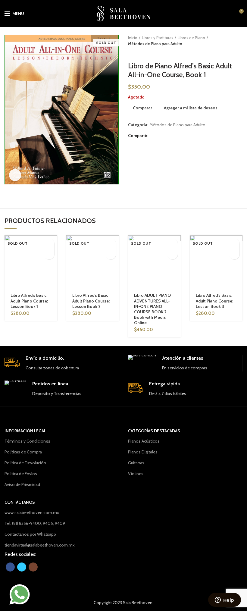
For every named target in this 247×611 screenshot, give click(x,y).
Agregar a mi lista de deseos (190, 108)
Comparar (142, 108)
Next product (143, 53)
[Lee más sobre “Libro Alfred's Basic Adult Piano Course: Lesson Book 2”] (110, 243)
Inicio (132, 37)
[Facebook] (154, 136)
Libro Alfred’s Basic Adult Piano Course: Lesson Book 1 (29, 301)
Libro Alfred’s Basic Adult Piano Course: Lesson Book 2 (91, 301)
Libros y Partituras (157, 37)
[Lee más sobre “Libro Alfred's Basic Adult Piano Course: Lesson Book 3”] (234, 243)
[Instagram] (33, 567)
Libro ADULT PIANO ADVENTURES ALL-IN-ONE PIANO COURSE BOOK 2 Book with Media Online (152, 309)
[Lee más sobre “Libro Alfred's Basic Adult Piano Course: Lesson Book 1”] (49, 243)
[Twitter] (162, 136)
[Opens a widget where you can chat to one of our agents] (224, 600)
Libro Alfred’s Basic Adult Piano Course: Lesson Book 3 (214, 301)
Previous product (131, 53)
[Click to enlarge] (15, 175)
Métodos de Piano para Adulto (155, 43)
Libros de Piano (191, 37)
